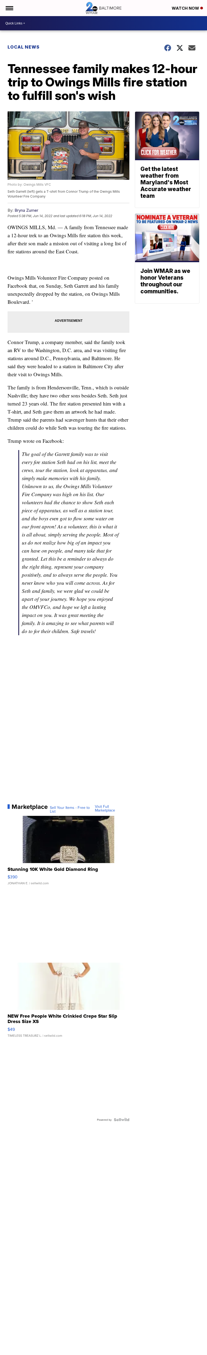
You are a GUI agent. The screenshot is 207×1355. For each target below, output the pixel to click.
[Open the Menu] (9, 8)
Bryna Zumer (26, 210)
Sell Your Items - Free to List (70, 809)
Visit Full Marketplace (105, 808)
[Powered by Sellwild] (121, 1120)
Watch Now (186, 8)
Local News (24, 47)
